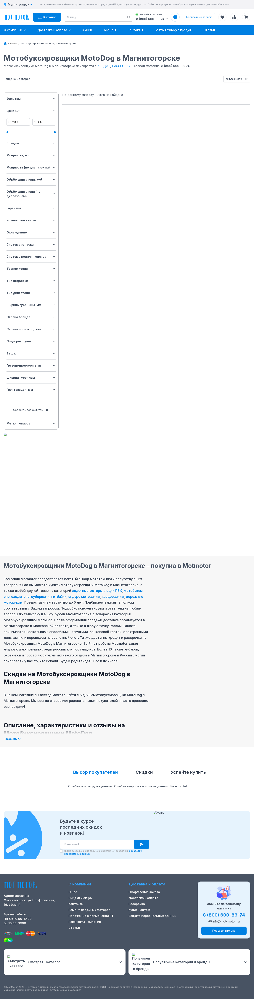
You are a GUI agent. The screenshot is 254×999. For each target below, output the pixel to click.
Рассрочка (136, 904)
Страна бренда (18, 317)
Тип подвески (17, 281)
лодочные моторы (87, 591)
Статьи (74, 928)
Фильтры (14, 99)
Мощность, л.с (18, 155)
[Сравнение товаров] (234, 17)
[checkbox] (61, 851)
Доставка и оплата (143, 898)
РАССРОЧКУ (121, 66)
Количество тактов (22, 220)
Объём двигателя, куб (24, 179)
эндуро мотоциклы (84, 597)
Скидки (144, 772)
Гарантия (14, 208)
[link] (48, 43)
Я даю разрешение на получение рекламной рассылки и (103, 852)
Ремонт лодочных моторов (89, 910)
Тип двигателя (18, 293)
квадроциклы (113, 597)
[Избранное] (222, 17)
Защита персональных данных (152, 916)
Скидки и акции (80, 898)
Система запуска (20, 244)
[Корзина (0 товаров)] (246, 17)
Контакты (75, 904)
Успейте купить (188, 772)
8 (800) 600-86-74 (175, 66)
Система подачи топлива (26, 256)
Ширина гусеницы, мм (24, 305)
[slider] (7, 132)
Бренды (13, 143)
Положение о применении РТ (90, 916)
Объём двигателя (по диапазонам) (23, 194)
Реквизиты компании (84, 922)
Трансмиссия (17, 269)
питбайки (58, 597)
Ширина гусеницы (21, 377)
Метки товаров (18, 423)
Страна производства (24, 329)
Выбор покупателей (95, 772)
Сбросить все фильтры (28, 409)
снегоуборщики (36, 597)
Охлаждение (17, 232)
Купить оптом (139, 910)
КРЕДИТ (103, 66)
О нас (72, 892)
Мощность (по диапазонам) (28, 167)
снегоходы (13, 597)
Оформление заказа (144, 892)
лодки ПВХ (113, 591)
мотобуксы (133, 591)
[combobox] (236, 79)
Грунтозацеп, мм (20, 390)
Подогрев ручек (19, 341)
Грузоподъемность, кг (24, 365)
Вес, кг (12, 353)
